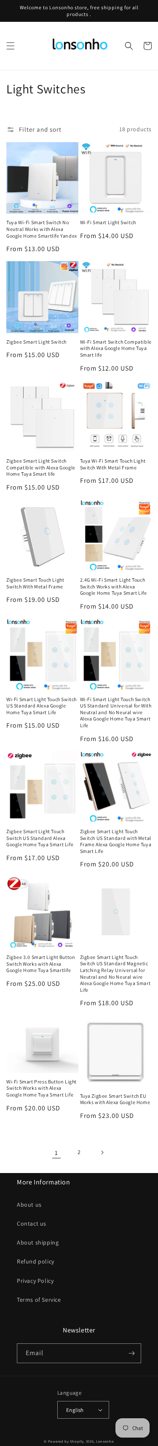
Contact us (31, 1223)
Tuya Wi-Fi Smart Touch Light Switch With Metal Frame (113, 464)
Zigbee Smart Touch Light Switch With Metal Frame (35, 583)
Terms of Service (39, 1299)
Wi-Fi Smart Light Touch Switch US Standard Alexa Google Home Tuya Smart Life (41, 705)
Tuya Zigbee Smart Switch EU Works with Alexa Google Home (115, 1099)
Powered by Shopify (66, 1441)
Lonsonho (105, 1441)
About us (29, 1204)
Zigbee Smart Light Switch (36, 342)
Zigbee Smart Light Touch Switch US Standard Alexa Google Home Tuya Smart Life (39, 837)
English (75, 1410)
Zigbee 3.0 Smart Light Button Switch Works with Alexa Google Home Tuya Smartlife (40, 963)
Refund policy (35, 1261)
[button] (10, 46)
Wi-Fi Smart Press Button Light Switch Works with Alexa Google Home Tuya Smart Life (41, 1088)
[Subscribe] (131, 1353)
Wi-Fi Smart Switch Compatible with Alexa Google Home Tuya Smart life (116, 348)
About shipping (38, 1242)
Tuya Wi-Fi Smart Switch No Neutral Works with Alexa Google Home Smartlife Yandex (41, 228)
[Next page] (102, 1152)
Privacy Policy (35, 1280)
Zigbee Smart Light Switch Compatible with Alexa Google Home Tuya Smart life (40, 467)
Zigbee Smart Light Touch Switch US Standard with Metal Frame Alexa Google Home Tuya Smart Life (116, 841)
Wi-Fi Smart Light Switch (108, 222)
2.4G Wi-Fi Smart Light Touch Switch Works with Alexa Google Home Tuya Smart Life (113, 586)
